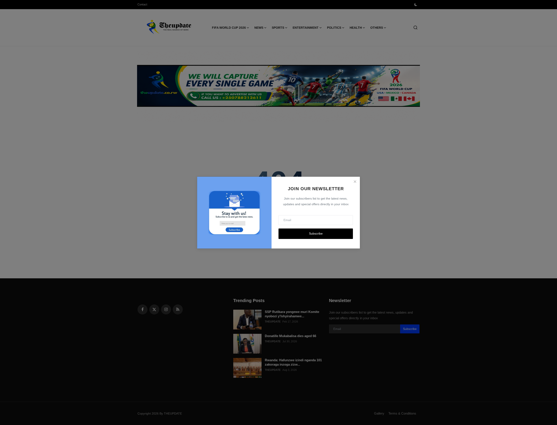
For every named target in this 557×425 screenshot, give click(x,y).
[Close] (355, 181)
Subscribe (316, 233)
